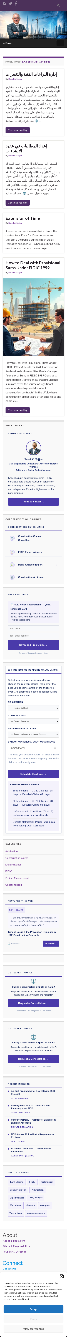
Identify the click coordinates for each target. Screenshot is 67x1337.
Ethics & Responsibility (16, 1246)
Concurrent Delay (18, 1190)
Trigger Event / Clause (22, 729)
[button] (61, 1276)
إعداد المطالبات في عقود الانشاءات (26, 148)
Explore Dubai (13, 864)
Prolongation (47, 1182)
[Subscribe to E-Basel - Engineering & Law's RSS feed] (4, 2)
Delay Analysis (36, 1198)
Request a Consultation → (33, 1003)
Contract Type (17, 715)
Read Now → (51, 944)
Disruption (45, 1205)
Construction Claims (16, 857)
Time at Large (15, 1213)
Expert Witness (17, 1198)
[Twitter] (10, 2)
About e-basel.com (14, 1240)
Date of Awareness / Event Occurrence (31, 742)
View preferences (33, 1328)
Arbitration (11, 851)
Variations (15, 1205)
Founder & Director (14, 1251)
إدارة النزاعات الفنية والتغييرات (31, 74)
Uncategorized (13, 884)
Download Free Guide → (33, 645)
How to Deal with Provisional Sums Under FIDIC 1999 (33, 265)
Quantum (30, 1205)
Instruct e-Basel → (33, 501)
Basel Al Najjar (15, 79)
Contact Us (9, 1268)
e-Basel (7, 43)
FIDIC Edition (15, 702)
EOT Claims (16, 1182)
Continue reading (17, 130)
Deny (33, 1319)
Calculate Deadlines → (33, 774)
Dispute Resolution (36, 1213)
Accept (33, 1309)
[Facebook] (16, 2)
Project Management (17, 877)
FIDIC (8, 871)
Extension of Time (23, 218)
